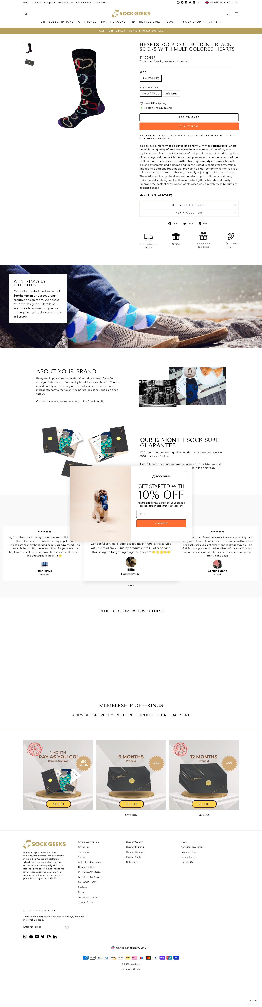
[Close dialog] (186, 471)
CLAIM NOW (161, 523)
